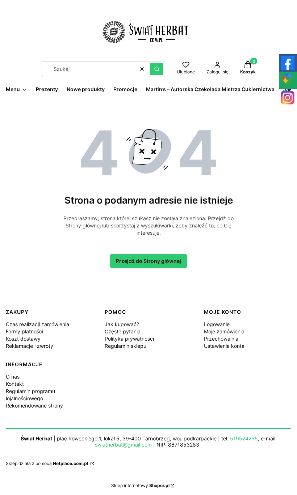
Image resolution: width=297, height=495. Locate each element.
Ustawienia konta (224, 346)
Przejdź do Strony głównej (148, 261)
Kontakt (15, 384)
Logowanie (217, 324)
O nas (13, 377)
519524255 (244, 438)
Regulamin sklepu (125, 346)
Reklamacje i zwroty (29, 346)
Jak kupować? (122, 324)
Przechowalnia (221, 339)
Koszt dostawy (23, 339)
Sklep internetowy (140, 485)
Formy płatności (24, 331)
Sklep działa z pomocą (47, 463)
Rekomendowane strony (34, 405)
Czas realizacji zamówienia (37, 324)
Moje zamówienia (224, 331)
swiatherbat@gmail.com (123, 444)
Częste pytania (123, 331)
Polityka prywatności (129, 339)
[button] (156, 69)
